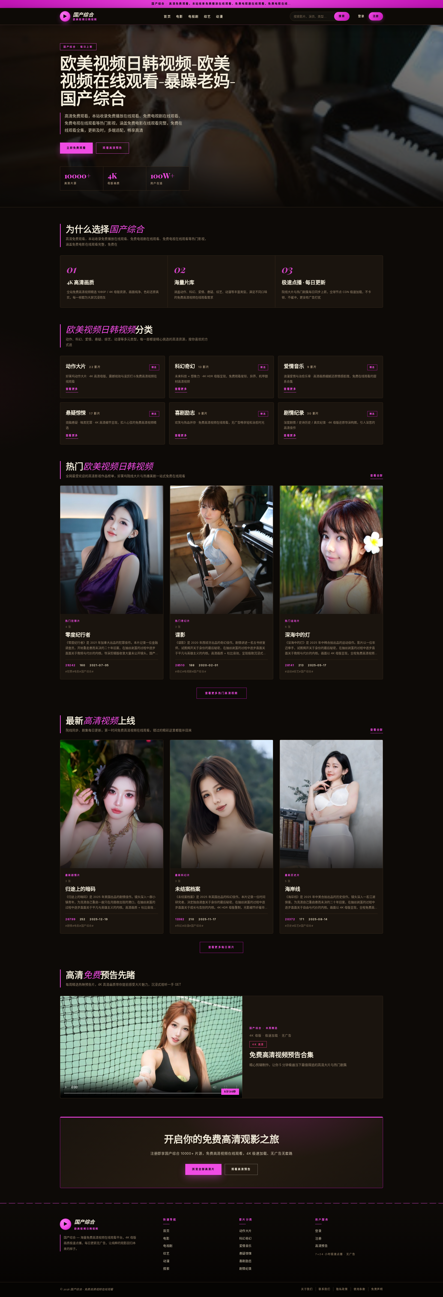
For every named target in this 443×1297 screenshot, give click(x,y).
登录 (361, 16)
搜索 (342, 16)
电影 (179, 16)
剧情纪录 (245, 1268)
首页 (167, 16)
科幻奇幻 (245, 1238)
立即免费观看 (76, 147)
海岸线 (292, 888)
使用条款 (359, 1289)
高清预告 (321, 1245)
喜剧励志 (245, 1261)
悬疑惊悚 (245, 1253)
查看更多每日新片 (221, 947)
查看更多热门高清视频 (221, 693)
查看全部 (376, 475)
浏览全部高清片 (203, 1169)
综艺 (207, 16)
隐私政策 (342, 1289)
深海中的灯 (297, 634)
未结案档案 (187, 888)
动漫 (219, 16)
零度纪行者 (77, 634)
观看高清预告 (112, 147)
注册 (376, 16)
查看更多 (72, 389)
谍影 (180, 634)
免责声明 (377, 1289)
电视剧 (193, 16)
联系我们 (324, 1289)
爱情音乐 (245, 1245)
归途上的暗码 (80, 888)
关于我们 (307, 1289)
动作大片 (245, 1231)
